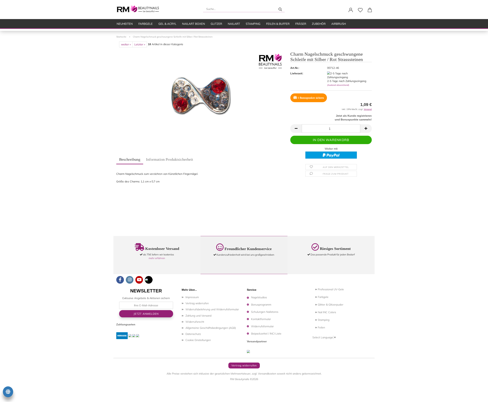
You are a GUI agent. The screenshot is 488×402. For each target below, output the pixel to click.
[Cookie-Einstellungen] (8, 392)
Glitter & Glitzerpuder (330, 304)
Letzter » (139, 44)
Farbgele (145, 24)
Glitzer (216, 24)
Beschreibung (129, 159)
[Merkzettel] (360, 10)
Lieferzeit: (296, 73)
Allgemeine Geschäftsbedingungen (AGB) (210, 328)
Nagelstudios (259, 297)
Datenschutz (193, 334)
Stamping (253, 24)
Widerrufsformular (262, 326)
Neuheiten (125, 24)
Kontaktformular (261, 319)
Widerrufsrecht (194, 321)
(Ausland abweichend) (338, 85)
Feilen (321, 327)
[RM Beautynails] (139, 9)
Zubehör (319, 24)
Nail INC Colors (326, 312)
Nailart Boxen (193, 24)
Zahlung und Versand (198, 315)
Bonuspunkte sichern (311, 97)
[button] (351, 10)
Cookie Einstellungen (198, 340)
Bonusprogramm (261, 304)
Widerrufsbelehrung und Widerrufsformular (212, 309)
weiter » (126, 44)
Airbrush (338, 24)
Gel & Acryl (167, 24)
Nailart (234, 24)
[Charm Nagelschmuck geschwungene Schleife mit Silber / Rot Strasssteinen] (200, 95)
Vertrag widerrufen (197, 303)
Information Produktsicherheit (169, 159)
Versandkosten (267, 373)
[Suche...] (280, 9)
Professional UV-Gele (330, 289)
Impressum (192, 297)
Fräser (300, 24)
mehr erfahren (157, 258)
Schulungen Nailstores (264, 312)
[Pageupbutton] (477, 396)
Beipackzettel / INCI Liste (266, 333)
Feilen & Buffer (278, 24)
